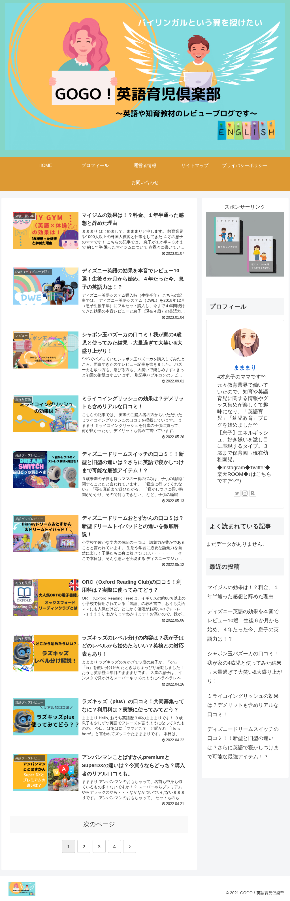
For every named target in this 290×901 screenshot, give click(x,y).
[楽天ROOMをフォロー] (253, 493)
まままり (245, 367)
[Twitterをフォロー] (237, 493)
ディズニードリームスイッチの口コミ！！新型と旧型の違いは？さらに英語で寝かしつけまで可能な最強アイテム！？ (243, 742)
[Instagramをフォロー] (245, 493)
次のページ (99, 824)
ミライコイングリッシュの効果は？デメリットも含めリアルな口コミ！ (243, 705)
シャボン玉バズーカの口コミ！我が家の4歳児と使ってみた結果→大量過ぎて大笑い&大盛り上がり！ (244, 667)
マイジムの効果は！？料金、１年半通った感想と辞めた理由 (243, 592)
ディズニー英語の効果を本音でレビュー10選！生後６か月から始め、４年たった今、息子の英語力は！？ (243, 625)
